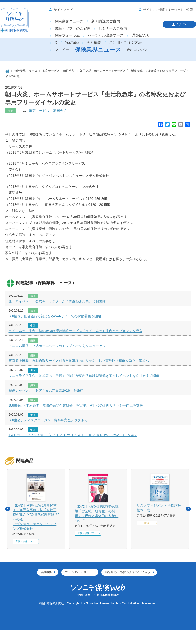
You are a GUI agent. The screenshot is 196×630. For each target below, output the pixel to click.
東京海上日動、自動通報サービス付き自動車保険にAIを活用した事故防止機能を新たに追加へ (79, 360)
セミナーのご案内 (112, 28)
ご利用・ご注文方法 (125, 43)
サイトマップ (63, 9)
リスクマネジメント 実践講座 (159, 507)
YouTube (72, 43)
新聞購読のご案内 (105, 21)
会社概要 (94, 43)
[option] (36, 509)
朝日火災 (60, 110)
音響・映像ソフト (25, 541)
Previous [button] (7, 509)
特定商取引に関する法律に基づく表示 (127, 572)
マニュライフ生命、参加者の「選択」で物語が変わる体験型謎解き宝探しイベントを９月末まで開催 (84, 376)
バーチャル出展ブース (106, 35)
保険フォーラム (67, 35)
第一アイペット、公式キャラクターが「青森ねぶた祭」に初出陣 (57, 301)
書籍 (146, 523)
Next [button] (188, 509)
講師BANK (140, 35)
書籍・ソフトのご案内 (73, 28)
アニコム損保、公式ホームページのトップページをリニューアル (57, 346)
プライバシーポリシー (78, 572)
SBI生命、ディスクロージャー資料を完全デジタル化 (48, 420)
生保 (32, 325)
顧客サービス (39, 110)
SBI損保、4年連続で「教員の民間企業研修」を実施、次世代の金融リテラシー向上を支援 (76, 405)
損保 (10, 110)
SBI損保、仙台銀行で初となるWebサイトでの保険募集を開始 (55, 316)
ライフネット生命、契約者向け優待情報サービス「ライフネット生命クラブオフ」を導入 (75, 331)
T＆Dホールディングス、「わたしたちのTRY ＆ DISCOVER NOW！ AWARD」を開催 (73, 435)
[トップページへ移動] (7, 70)
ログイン (181, 24)
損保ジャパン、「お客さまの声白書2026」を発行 (46, 390)
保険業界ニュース (69, 21)
